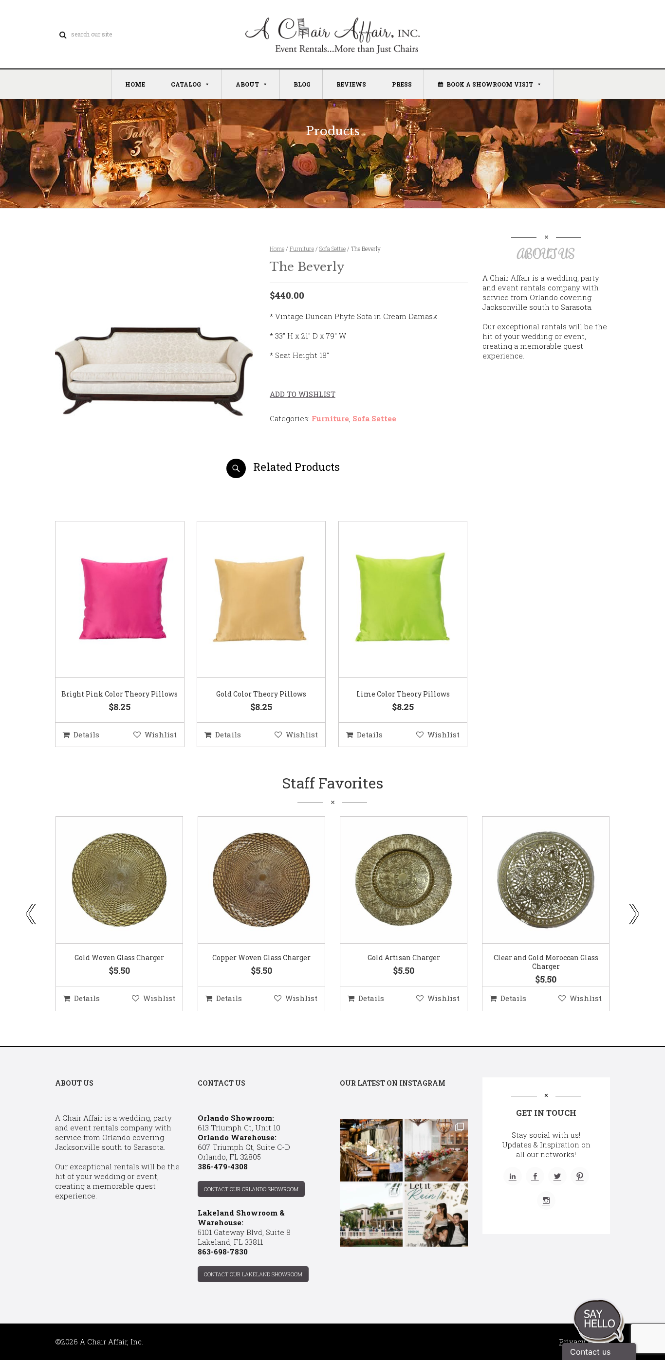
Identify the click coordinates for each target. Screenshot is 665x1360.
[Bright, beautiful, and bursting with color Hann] (436, 1150)
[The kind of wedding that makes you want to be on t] (371, 1214)
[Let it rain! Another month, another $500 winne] (436, 1214)
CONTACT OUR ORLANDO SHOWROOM (251, 1189)
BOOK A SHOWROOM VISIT (489, 84)
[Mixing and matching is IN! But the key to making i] (371, 1150)
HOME (135, 84)
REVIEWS (351, 84)
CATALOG (186, 84)
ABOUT (247, 84)
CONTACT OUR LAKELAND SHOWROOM (253, 1274)
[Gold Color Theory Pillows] (249, 599)
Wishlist (161, 734)
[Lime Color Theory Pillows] (391, 599)
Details (86, 734)
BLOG (302, 84)
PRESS (402, 84)
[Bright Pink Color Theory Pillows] (107, 599)
